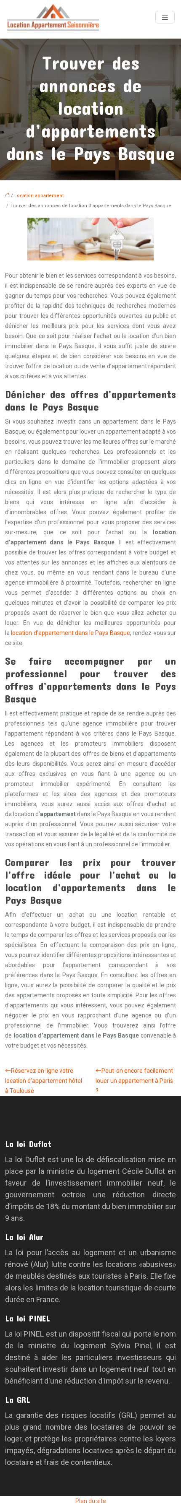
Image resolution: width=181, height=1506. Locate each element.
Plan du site (90, 1501)
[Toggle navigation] (165, 17)
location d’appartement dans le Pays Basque (70, 632)
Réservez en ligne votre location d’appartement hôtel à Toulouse (43, 1080)
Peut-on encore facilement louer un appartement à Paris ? (134, 1080)
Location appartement (39, 195)
